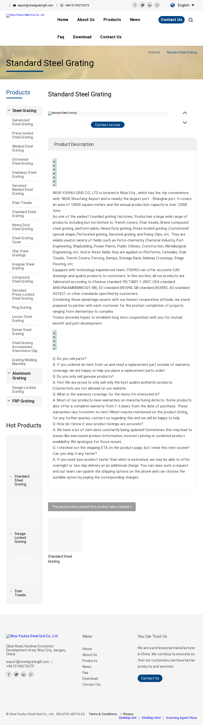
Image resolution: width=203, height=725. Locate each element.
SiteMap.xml (127, 718)
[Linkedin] (149, 4)
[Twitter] (142, 4)
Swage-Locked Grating (24, 390)
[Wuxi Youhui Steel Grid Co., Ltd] (27, 16)
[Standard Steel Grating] (24, 455)
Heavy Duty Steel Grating (22, 227)
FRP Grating (23, 401)
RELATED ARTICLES (70, 714)
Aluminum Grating (21, 375)
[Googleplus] (30, 674)
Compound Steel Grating (22, 279)
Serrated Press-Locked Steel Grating (23, 294)
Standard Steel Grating (24, 214)
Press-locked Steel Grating (22, 135)
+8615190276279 (77, 5)
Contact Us (171, 19)
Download (90, 679)
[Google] (156, 4)
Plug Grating (21, 307)
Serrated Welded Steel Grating (22, 190)
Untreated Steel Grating (22, 161)
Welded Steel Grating (22, 148)
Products (89, 661)
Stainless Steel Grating (24, 174)
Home (87, 649)
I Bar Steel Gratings (20, 253)
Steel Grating (24, 110)
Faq (85, 673)
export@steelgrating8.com (35, 5)
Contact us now (107, 125)
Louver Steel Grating (22, 319)
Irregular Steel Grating (23, 266)
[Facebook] (134, 4)
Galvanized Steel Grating (22, 122)
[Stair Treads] (24, 570)
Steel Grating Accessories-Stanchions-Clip (24, 347)
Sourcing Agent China (181, 718)
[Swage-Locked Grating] (24, 513)
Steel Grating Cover (22, 240)
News (86, 667)
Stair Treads (22, 203)
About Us (89, 655)
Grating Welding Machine (24, 362)
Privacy (128, 714)
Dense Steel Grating (21, 332)
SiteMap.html (151, 718)
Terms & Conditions (103, 714)
